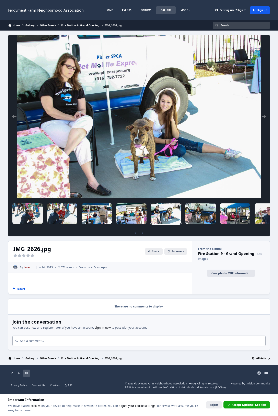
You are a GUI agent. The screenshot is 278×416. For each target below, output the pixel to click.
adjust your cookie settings (137, 406)
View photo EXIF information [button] (231, 273)
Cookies (55, 385)
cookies (35, 406)
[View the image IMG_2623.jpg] (235, 213)
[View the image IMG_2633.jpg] (27, 213)
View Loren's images (93, 267)
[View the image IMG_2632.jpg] (62, 213)
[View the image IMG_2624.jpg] (200, 213)
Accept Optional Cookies (249, 405)
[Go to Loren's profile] (15, 267)
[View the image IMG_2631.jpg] (97, 213)
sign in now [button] (103, 327)
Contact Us (38, 385)
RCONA (220, 387)
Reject (214, 405)
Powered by (250, 383)
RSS (69, 385)
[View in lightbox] (139, 116)
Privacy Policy (19, 385)
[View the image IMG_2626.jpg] (166, 213)
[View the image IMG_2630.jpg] (131, 213)
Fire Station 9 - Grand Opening (226, 253)
